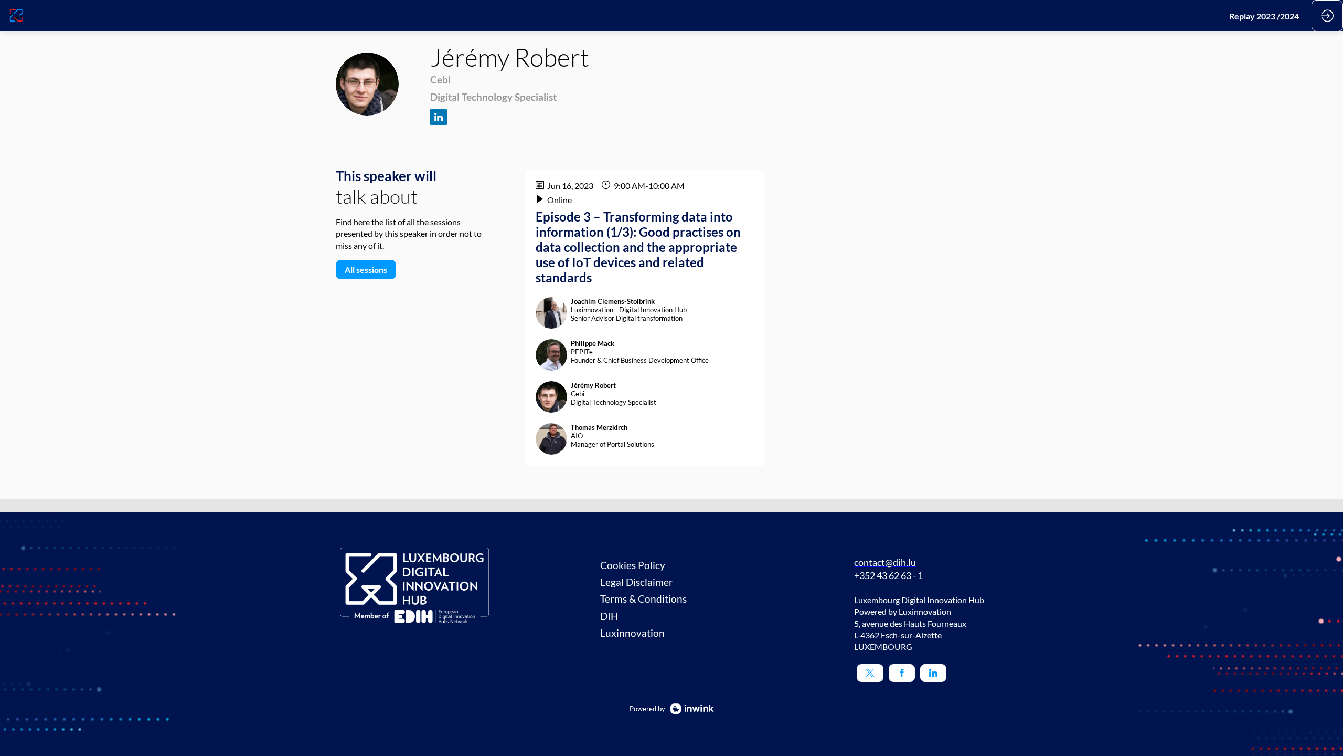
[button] (870, 673)
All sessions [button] (366, 270)
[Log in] (1327, 16)
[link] (1264, 16)
